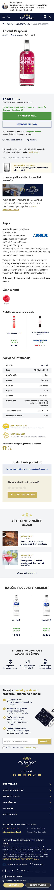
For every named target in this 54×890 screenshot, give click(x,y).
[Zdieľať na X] (10, 448)
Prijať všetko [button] (13, 885)
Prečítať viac (43, 857)
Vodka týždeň (16, 2)
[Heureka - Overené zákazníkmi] (6, 426)
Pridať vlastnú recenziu (22, 495)
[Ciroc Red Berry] (14, 322)
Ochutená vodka (17, 35)
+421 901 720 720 (11, 828)
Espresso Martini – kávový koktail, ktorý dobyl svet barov (34, 543)
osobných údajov (31, 748)
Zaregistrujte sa (9, 102)
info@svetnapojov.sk (12, 832)
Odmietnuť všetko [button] (38, 885)
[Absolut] (40, 235)
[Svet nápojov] (3, 24)
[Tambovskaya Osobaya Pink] (40, 322)
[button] (27, 859)
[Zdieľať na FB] (5, 448)
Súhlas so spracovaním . (22, 748)
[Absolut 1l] (16, 605)
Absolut (5, 35)
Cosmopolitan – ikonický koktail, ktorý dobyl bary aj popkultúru (32, 563)
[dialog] (27, 863)
